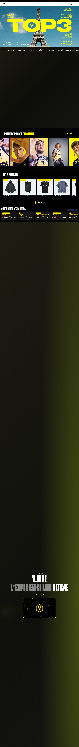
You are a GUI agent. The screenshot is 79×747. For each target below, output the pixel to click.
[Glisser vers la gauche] (72, 177)
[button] (69, 4)
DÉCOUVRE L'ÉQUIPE (68, 133)
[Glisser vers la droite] (75, 177)
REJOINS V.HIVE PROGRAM (40, 594)
